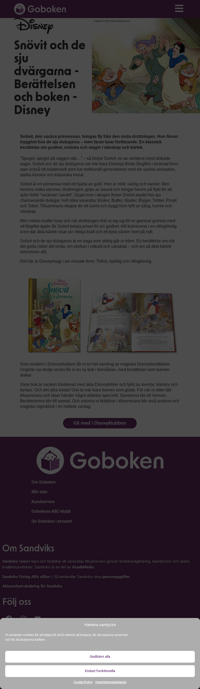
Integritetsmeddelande (110, 682)
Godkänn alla (100, 657)
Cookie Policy (83, 682)
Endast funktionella (100, 671)
